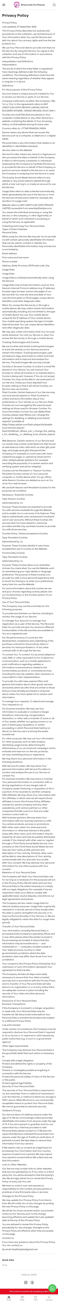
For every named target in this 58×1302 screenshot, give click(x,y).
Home (9, 1300)
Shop (4, 1265)
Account (49, 1300)
